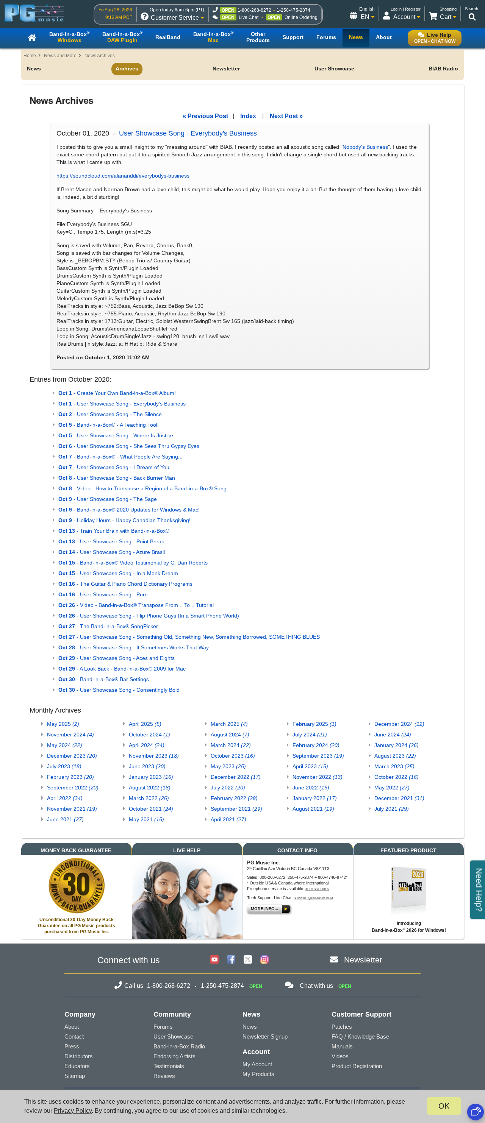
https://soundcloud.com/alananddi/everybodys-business (122, 176)
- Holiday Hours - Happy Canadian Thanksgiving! (124, 520)
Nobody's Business (365, 147)
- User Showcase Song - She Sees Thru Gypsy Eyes (128, 446)
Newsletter (226, 69)
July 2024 (310, 735)
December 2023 (72, 756)
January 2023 (151, 777)
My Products (258, 1074)
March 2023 (394, 766)
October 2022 (396, 777)
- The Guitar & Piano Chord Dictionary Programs (125, 584)
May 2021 (146, 819)
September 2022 (73, 788)
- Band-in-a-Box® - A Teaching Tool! (108, 425)
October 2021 (151, 809)
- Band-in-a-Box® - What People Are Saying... (120, 457)
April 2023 (310, 766)
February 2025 (314, 724)
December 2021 (399, 798)
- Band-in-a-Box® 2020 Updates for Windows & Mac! (129, 510)
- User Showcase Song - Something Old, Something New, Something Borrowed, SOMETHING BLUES (189, 637)
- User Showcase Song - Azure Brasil (111, 552)
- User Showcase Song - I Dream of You (113, 467)
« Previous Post (205, 116)
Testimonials (168, 1066)
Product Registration (357, 1066)
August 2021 (313, 809)
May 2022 (392, 788)
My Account (257, 1064)
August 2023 (395, 756)
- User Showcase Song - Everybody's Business (122, 404)
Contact (74, 1036)
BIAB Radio (443, 69)
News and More (60, 55)
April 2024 (146, 745)
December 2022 (236, 777)
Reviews (164, 1076)
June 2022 (311, 788)
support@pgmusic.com (313, 898)
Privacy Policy (73, 1110)
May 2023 (228, 766)
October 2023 (233, 756)
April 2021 (228, 819)
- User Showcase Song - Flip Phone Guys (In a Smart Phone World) (148, 616)
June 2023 (147, 766)
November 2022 (318, 777)
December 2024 (399, 724)
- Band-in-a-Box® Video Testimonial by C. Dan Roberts (133, 563)
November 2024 (70, 735)
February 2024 (316, 745)
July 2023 (64, 766)
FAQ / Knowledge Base (360, 1036)
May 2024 (64, 745)
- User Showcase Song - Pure (103, 594)
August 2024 (230, 735)
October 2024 (149, 735)
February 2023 (70, 777)
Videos (340, 1056)
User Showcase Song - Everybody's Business (188, 133)
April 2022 (65, 798)
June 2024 (392, 735)
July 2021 (391, 809)
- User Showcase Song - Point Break (111, 541)
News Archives (99, 55)
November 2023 (154, 756)
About (71, 1026)
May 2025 (63, 724)
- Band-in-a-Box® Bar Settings (103, 679)
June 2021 (65, 819)
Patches (342, 1026)
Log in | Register (406, 9)
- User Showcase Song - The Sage (107, 499)
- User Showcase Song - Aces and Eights (116, 658)
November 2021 (72, 809)
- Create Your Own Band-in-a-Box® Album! (117, 393)
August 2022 (150, 788)
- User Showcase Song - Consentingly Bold (119, 690)
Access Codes (317, 889)
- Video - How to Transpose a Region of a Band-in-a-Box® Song (142, 488)
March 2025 (229, 724)
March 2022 (149, 798)
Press (71, 1046)
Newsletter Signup (265, 1036)
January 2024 (396, 745)
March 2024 (231, 745)
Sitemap (74, 1076)
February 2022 (234, 798)
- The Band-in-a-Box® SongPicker (108, 626)
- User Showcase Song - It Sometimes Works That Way (133, 647)
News (34, 69)
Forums (163, 1026)
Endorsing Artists (174, 1056)
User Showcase (334, 69)
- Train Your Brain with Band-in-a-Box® (113, 531)
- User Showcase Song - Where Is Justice (115, 435)
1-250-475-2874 (293, 10)
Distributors (78, 1056)
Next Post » (286, 116)
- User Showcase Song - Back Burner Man (116, 478)
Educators (77, 1066)
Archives (127, 69)
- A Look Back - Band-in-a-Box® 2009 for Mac (122, 669)
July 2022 (228, 788)
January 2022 (315, 798)
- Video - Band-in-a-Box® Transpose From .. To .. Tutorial (136, 605)
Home (29, 55)
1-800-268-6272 (254, 10)
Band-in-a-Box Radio (179, 1046)
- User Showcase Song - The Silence (110, 414)
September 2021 (236, 809)
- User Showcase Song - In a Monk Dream (118, 573)
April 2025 (145, 724)
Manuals (342, 1046)
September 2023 (318, 756)
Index (248, 116)
